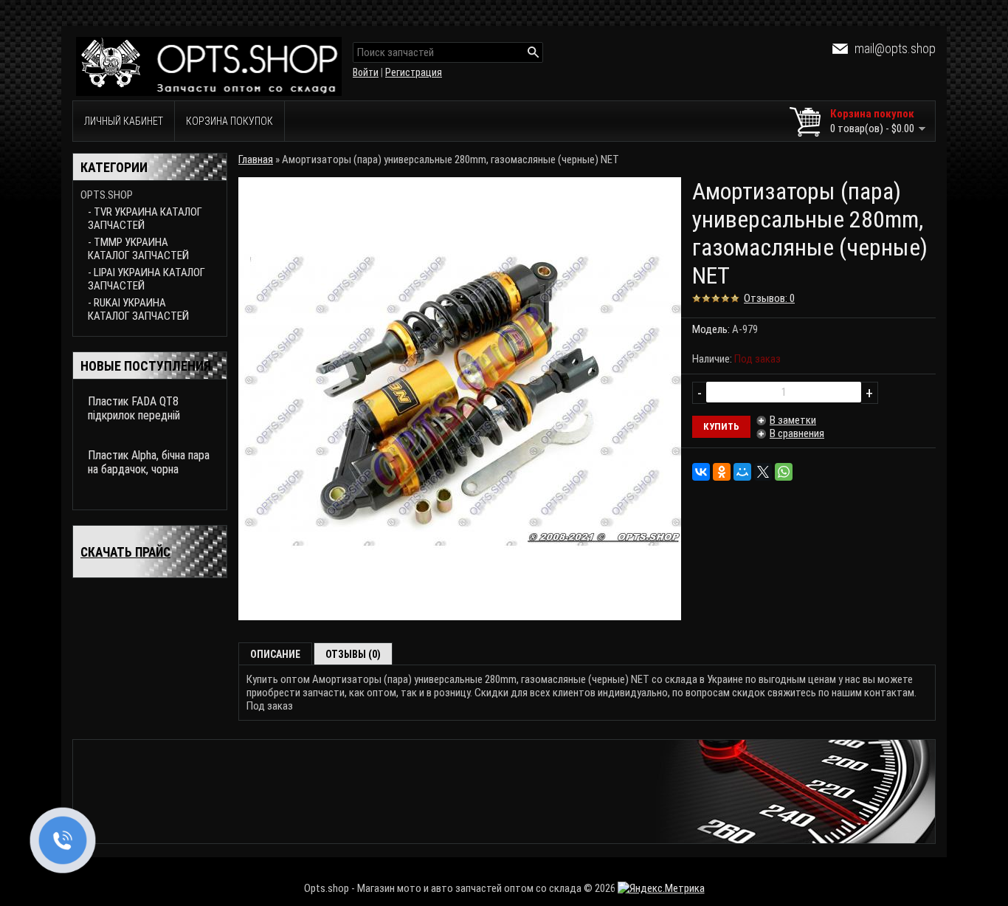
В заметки (793, 420)
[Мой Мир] (742, 472)
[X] (763, 472)
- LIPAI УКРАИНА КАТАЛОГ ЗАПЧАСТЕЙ (146, 279)
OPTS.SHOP (106, 195)
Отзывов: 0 (769, 298)
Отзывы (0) (353, 654)
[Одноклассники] (722, 472)
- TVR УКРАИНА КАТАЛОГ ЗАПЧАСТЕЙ (145, 218)
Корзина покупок (229, 121)
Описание (275, 654)
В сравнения (797, 433)
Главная (255, 159)
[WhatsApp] (784, 472)
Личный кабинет (123, 121)
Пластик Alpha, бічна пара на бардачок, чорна (149, 462)
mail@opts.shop (895, 48)
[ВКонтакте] (701, 472)
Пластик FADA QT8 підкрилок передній (134, 408)
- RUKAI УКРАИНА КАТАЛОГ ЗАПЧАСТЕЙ (138, 309)
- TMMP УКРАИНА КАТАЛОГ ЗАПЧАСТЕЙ (138, 249)
